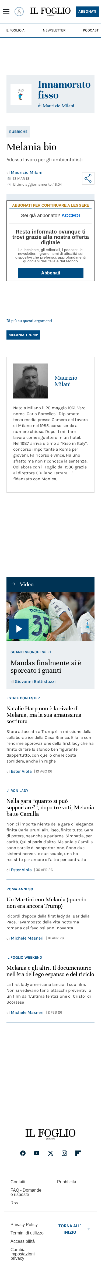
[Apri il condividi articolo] (88, 178)
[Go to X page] (50, 1153)
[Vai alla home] (50, 11)
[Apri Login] (19, 11)
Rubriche (18, 131)
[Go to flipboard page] (78, 1153)
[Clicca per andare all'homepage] (50, 1134)
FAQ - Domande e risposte (25, 1192)
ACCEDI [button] (70, 215)
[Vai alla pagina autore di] (21, 94)
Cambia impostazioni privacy (22, 1254)
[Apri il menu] (6, 12)
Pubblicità (66, 1182)
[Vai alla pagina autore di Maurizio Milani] (30, 381)
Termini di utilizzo (27, 1233)
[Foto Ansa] (50, 616)
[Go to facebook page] (23, 1153)
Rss (14, 1203)
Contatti (17, 1182)
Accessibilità (22, 1241)
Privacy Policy (24, 1224)
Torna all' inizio (69, 1229)
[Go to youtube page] (36, 1153)
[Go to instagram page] (64, 1153)
